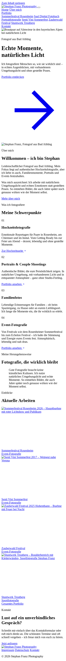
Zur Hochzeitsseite (12, 250)
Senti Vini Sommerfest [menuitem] (35, 19)
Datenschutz (22, 650)
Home (5, 9)
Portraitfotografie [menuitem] (11, 19)
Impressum (7, 650)
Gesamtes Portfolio (12, 603)
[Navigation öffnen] (38, 7)
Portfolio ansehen (11, 284)
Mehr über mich (10, 198)
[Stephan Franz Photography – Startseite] (19, 6)
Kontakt (6, 26)
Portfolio (6, 13)
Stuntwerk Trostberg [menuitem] (23, 22)
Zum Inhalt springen (13, 3)
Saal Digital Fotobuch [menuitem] (46, 16)
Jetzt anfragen (9, 643)
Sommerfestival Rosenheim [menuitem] (17, 16)
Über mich (15, 9)
